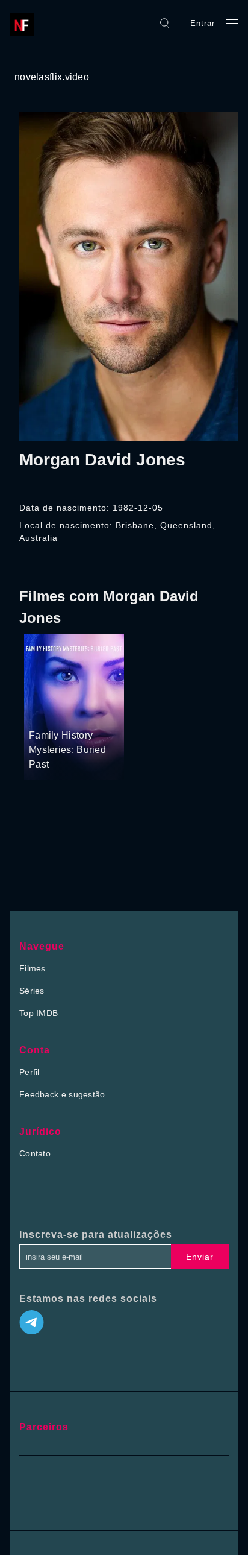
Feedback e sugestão (62, 1094)
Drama (43, 712)
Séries (32, 990)
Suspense (79, 712)
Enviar (200, 1256)
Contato (35, 1153)
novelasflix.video (51, 77)
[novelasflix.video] (25, 23)
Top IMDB (38, 1013)
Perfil (29, 1072)
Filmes (32, 968)
